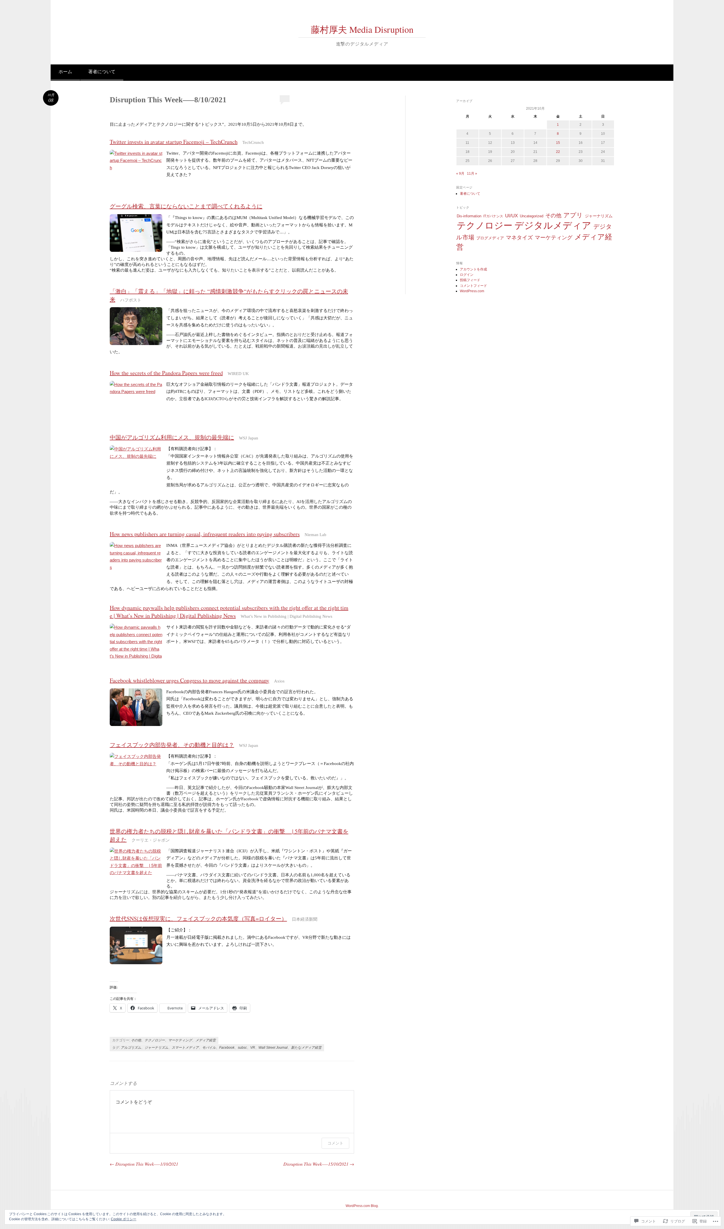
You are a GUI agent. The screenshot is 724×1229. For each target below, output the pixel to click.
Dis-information (469, 216)
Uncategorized (531, 216)
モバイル (209, 1048)
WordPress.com (472, 291)
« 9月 (460, 173)
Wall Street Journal (273, 1048)
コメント (335, 1143)
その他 (136, 1040)
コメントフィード (473, 286)
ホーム (65, 71)
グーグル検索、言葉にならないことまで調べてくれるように (186, 206)
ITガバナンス (493, 216)
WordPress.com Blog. (362, 1206)
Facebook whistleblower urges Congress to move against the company (189, 680)
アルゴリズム (131, 1048)
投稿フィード (470, 280)
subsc (242, 1048)
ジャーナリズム (156, 1048)
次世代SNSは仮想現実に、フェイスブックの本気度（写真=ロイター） (198, 918)
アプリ (573, 215)
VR (252, 1048)
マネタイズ (519, 237)
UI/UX (511, 215)
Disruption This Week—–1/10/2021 (144, 1164)
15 (558, 143)
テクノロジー (155, 1040)
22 (558, 152)
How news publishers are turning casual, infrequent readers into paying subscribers (205, 534)
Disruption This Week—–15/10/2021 (318, 1164)
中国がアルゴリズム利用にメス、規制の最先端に (172, 437)
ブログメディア (490, 238)
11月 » (472, 173)
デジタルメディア (552, 225)
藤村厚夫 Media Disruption (362, 29)
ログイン (466, 275)
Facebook (226, 1048)
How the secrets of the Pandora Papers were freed (166, 373)
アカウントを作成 (473, 269)
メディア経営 (205, 1040)
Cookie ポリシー (123, 1219)
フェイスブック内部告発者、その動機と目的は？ (172, 745)
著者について (101, 71)
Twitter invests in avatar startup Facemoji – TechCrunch (174, 142)
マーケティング (180, 1040)
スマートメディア (185, 1048)
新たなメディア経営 (306, 1048)
